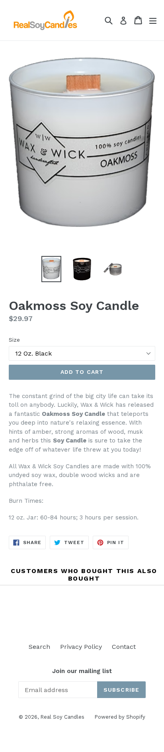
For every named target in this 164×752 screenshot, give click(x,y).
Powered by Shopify (119, 717)
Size (14, 340)
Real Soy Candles (62, 717)
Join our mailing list (82, 671)
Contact (124, 646)
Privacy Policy (81, 646)
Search (39, 646)
